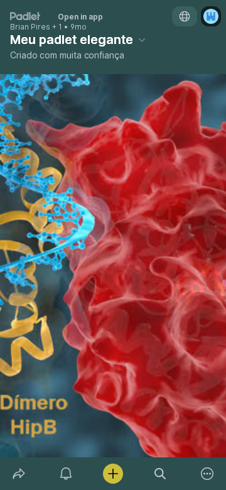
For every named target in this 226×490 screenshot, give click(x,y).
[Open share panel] (19, 473)
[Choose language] (184, 16)
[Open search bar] (160, 473)
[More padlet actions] (207, 473)
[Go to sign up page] (211, 16)
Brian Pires (30, 27)
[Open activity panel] (66, 473)
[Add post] (113, 473)
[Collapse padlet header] (142, 39)
